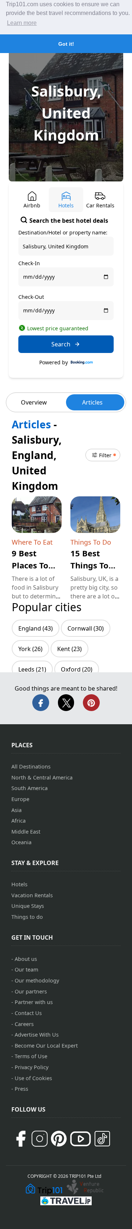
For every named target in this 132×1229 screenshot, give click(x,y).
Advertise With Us (37, 1034)
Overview (34, 402)
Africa (18, 820)
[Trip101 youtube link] (80, 1139)
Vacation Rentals (32, 895)
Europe (20, 799)
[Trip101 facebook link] (20, 1139)
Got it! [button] (66, 44)
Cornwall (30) (85, 628)
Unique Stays (27, 905)
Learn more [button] (22, 23)
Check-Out (31, 296)
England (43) (35, 628)
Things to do (27, 916)
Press (21, 1088)
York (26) (30, 649)
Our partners (31, 991)
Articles (92, 402)
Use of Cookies (33, 1078)
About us (26, 958)
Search (60, 344)
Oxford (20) (76, 669)
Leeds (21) (32, 669)
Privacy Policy (31, 1067)
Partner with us (34, 1002)
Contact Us (28, 1013)
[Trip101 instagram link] (39, 1139)
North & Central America (42, 777)
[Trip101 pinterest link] (59, 1139)
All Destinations (31, 766)
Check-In (29, 263)
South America (29, 788)
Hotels (19, 884)
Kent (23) (69, 649)
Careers (24, 1024)
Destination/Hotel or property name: (62, 232)
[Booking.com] (82, 362)
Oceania (21, 842)
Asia (16, 810)
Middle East (25, 831)
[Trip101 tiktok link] (102, 1139)
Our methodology (37, 980)
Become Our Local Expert (46, 1045)
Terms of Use (31, 1056)
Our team (26, 969)
